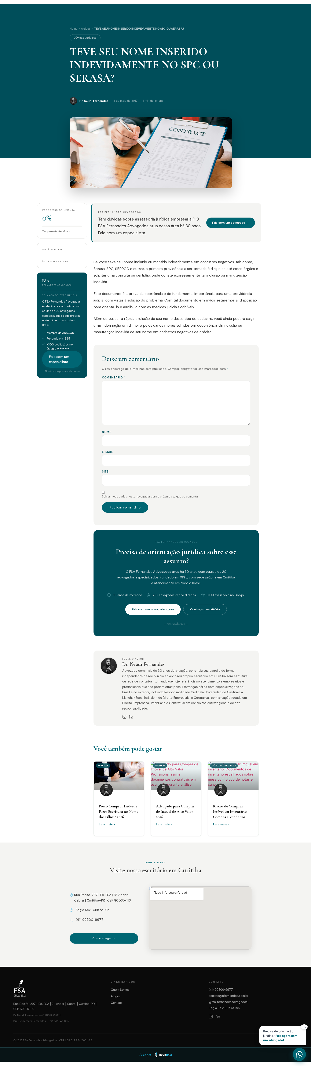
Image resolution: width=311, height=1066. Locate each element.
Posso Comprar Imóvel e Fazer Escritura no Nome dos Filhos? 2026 (118, 811)
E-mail (107, 452)
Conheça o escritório (205, 609)
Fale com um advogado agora (153, 609)
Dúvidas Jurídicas (85, 37)
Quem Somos (120, 989)
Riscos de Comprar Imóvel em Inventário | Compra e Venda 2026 (230, 811)
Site (105, 471)
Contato (116, 1002)
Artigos (86, 28)
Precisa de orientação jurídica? (284, 1034)
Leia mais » (107, 824)
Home (73, 28)
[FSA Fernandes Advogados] (57, 988)
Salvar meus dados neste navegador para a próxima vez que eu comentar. (150, 496)
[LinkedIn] (131, 717)
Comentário (113, 377)
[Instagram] (124, 717)
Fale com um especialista (59, 359)
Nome (106, 432)
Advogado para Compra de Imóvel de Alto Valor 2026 (175, 811)
